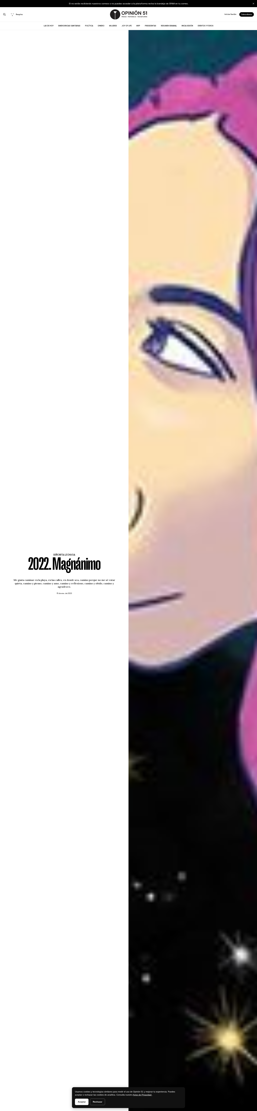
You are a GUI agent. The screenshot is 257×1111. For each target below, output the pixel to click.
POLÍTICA (89, 26)
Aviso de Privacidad (142, 1095)
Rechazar (97, 1102)
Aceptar (82, 1102)
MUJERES (113, 26)
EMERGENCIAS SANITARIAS (69, 26)
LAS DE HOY (49, 26)
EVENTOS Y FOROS (205, 26)
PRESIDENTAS (150, 26)
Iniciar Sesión (230, 14)
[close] (253, 3)
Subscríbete (246, 14)
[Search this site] (4, 14)
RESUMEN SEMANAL (169, 26)
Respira (19, 14)
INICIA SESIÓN (187, 26)
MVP (138, 26)
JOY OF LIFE (127, 26)
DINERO (101, 26)
